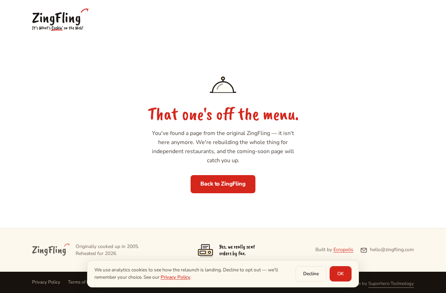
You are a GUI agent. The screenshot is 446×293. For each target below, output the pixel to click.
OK (340, 273)
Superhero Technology (391, 283)
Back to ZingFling (222, 184)
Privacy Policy (46, 282)
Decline (311, 273)
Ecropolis (343, 249)
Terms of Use (81, 282)
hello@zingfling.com (392, 249)
